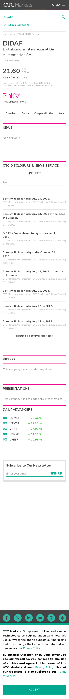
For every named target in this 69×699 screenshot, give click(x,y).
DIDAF (29, 34)
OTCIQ (56, 5)
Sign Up (56, 473)
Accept (34, 689)
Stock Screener (18, 25)
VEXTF (14, 423)
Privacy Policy (32, 648)
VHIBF (14, 440)
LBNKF (14, 434)
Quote (25, 113)
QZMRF (15, 418)
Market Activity (10, 34)
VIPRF (14, 429)
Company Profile (43, 113)
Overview (10, 113)
